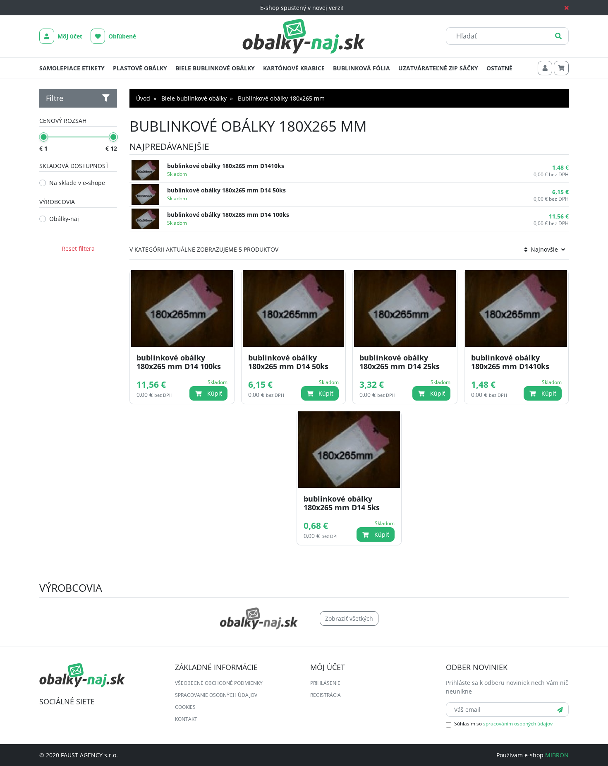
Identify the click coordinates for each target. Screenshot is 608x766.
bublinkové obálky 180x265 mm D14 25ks (399, 362)
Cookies (185, 707)
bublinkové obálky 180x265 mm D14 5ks (342, 503)
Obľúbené (121, 36)
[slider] (43, 137)
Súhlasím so (503, 723)
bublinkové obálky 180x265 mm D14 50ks (226, 190)
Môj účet (69, 36)
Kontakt (186, 719)
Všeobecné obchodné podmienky (219, 683)
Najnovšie (544, 249)
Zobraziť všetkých (349, 618)
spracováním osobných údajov (518, 723)
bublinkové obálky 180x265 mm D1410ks (225, 166)
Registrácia (325, 695)
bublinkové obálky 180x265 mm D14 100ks (228, 215)
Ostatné (499, 68)
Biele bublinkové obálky (215, 68)
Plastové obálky (140, 68)
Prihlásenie (325, 683)
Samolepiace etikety (72, 68)
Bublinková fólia (361, 68)
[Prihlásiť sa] (560, 709)
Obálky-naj (64, 219)
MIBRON (557, 755)
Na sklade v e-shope (77, 183)
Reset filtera (78, 248)
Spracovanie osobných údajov (216, 695)
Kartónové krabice (294, 68)
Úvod (143, 98)
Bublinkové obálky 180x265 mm (281, 98)
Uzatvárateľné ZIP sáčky (438, 68)
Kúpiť (214, 393)
